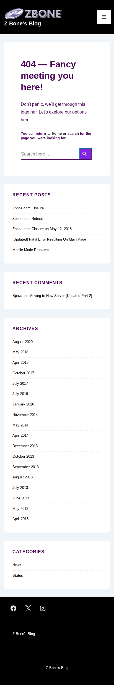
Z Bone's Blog (22, 23)
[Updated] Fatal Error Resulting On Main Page (49, 239)
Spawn (17, 296)
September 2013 (25, 467)
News (16, 565)
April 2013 (20, 519)
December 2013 (25, 446)
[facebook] (13, 608)
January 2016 (23, 404)
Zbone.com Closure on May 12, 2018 (42, 229)
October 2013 (23, 456)
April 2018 (20, 362)
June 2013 (20, 498)
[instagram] (43, 608)
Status (17, 575)
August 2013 (22, 477)
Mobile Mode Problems (30, 250)
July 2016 (20, 394)
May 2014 (20, 425)
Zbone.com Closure (28, 208)
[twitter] (28, 608)
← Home (54, 133)
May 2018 (20, 352)
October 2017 (23, 373)
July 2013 (20, 488)
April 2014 (20, 435)
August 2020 (22, 342)
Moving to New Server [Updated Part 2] (60, 296)
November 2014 (25, 415)
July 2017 (20, 383)
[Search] (85, 153)
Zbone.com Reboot (27, 219)
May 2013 (20, 509)
